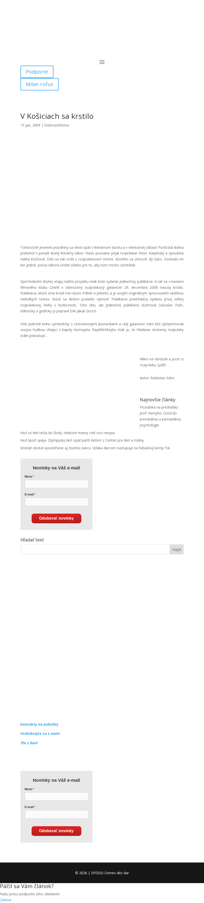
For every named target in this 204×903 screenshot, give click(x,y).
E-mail (29, 494)
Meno (28, 476)
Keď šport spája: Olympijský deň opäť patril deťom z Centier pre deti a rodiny (82, 440)
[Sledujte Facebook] (24, 757)
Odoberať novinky (56, 518)
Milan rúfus (39, 84)
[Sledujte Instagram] (34, 757)
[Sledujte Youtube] (44, 757)
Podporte (37, 71)
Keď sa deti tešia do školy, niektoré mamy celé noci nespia (67, 432)
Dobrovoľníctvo (56, 125)
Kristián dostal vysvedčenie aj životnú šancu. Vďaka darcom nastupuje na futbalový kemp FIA (95, 448)
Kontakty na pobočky (39, 724)
